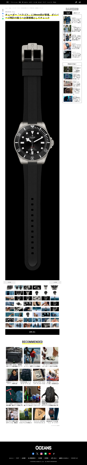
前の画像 (9, 282)
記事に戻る (32, 332)
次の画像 (55, 282)
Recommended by (54, 425)
